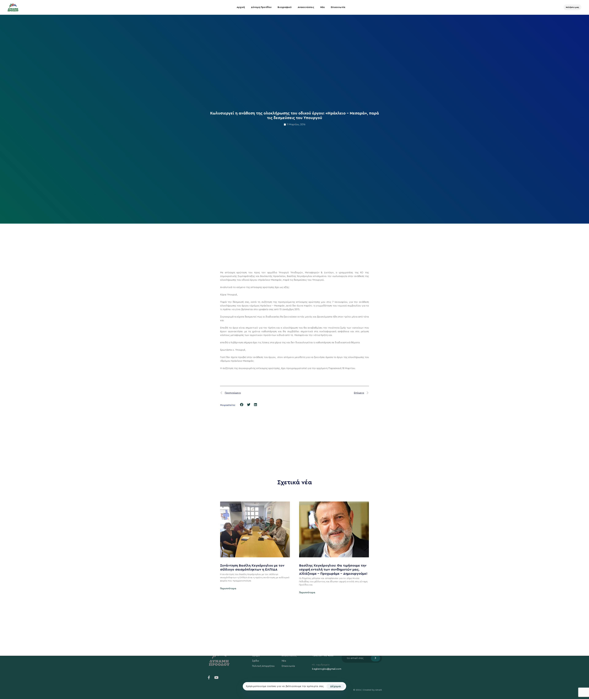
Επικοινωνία (338, 7)
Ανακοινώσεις (306, 7)
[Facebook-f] (209, 677)
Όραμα (256, 655)
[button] (242, 405)
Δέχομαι (335, 686)
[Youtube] (216, 677)
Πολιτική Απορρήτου (263, 666)
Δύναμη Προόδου (261, 7)
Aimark (378, 690)
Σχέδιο (255, 661)
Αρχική (241, 7)
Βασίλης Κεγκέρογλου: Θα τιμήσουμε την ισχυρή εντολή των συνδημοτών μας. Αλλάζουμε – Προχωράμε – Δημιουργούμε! (333, 569)
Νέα (322, 7)
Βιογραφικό (285, 7)
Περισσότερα (228, 588)
